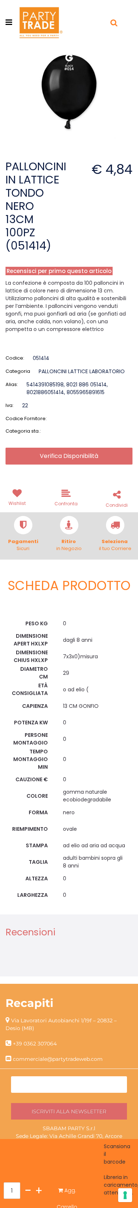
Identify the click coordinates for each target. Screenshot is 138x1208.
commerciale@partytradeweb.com (58, 1059)
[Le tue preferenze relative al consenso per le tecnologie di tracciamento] (125, 1195)
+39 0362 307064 (35, 1043)
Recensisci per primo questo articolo (59, 271)
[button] (69, 91)
